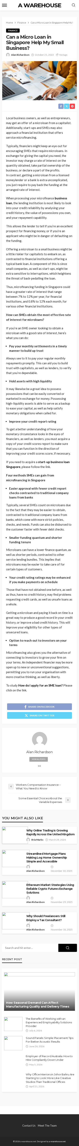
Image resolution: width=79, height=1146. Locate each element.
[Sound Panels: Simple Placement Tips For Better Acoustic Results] (13, 1043)
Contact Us (28, 1125)
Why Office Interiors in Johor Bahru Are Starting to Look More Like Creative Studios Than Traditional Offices (50, 1078)
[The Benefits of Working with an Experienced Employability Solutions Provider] (13, 1024)
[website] (39, 766)
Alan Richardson (20, 54)
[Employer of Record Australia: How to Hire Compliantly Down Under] (13, 1061)
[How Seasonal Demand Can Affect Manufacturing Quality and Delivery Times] (39, 991)
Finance (13, 30)
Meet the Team (47, 1125)
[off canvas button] (4, 5)
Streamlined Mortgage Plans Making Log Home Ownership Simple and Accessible (46, 857)
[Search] (73, 5)
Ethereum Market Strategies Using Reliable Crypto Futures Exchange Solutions (50, 888)
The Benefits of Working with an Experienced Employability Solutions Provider (49, 1022)
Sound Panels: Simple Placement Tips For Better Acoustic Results (49, 1039)
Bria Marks (37, 839)
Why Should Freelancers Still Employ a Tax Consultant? (45, 918)
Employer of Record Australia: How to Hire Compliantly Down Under (49, 1058)
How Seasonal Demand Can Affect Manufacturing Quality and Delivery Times (37, 1005)
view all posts (38, 759)
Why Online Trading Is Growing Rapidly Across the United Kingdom (50, 832)
